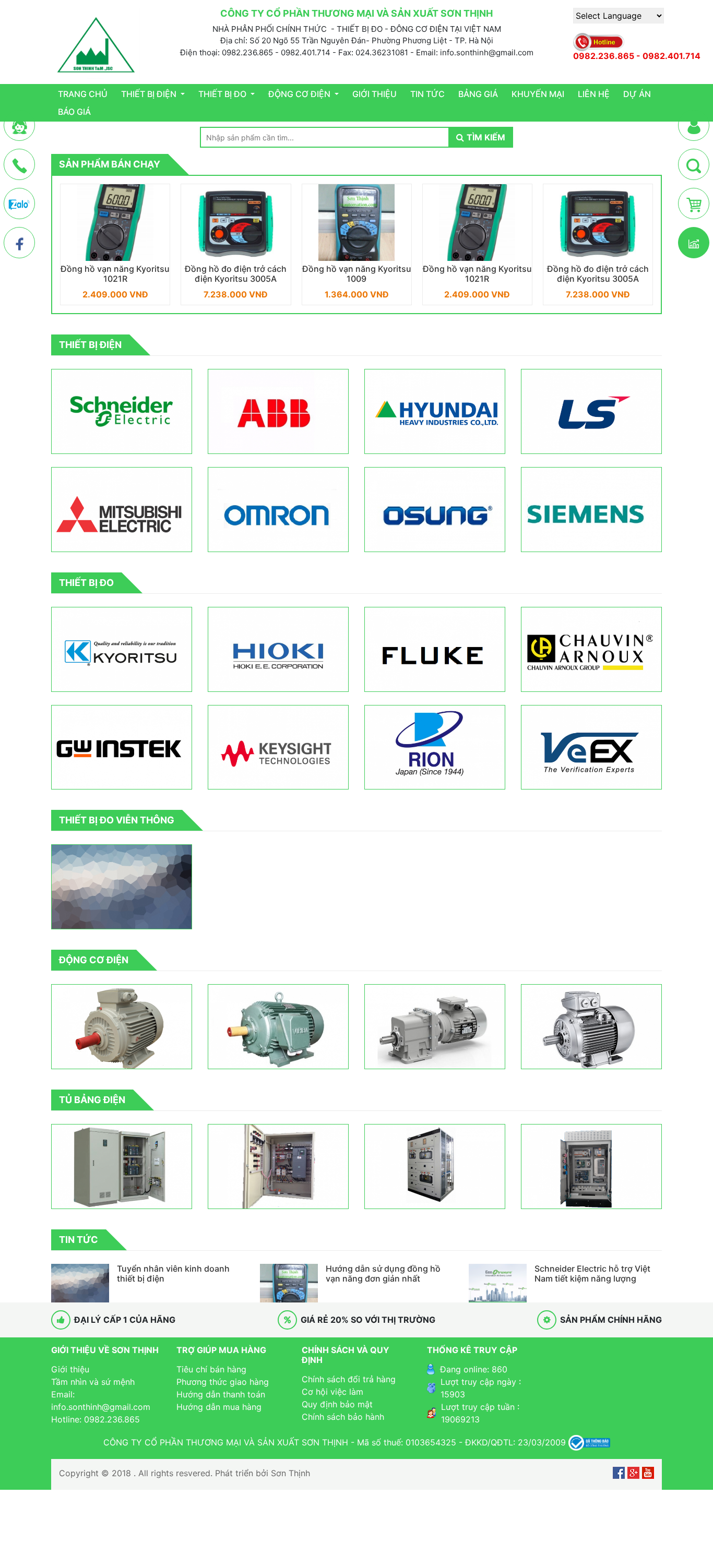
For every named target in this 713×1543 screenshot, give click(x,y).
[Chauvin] (591, 649)
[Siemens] (591, 509)
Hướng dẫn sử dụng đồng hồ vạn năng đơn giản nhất (383, 1274)
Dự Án (637, 94)
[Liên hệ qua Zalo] (19, 204)
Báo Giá (74, 111)
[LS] (591, 411)
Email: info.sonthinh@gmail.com (100, 1400)
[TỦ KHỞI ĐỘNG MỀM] (434, 1166)
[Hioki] (278, 649)
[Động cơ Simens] (591, 1026)
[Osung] (434, 509)
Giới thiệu (374, 94)
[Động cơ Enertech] (121, 1026)
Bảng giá (478, 94)
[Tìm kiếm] (693, 165)
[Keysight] (278, 747)
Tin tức (427, 94)
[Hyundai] (434, 411)
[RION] (434, 747)
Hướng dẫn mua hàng (219, 1407)
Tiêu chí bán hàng (211, 1369)
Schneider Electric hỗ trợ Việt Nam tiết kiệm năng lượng (592, 1274)
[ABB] (278, 411)
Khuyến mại (538, 94)
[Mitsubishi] (121, 509)
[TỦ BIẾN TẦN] (278, 1166)
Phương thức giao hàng (222, 1382)
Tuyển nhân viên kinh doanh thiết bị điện (173, 1274)
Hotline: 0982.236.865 (95, 1419)
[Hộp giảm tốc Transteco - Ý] (434, 1026)
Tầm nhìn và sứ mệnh (93, 1382)
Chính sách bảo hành (343, 1417)
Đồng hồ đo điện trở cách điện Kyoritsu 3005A (115, 274)
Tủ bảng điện (92, 1099)
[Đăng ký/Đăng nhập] (693, 125)
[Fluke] (434, 649)
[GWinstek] (121, 747)
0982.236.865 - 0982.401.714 (636, 56)
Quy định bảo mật (337, 1404)
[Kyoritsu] (121, 649)
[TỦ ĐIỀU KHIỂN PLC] (591, 1166)
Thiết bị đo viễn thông (116, 820)
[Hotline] (19, 165)
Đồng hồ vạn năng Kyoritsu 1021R (356, 274)
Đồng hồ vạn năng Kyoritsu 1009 (236, 274)
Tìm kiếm (486, 137)
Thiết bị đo (223, 94)
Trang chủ (83, 94)
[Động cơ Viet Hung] (278, 1026)
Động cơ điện (300, 94)
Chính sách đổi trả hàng (349, 1379)
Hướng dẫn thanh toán (220, 1394)
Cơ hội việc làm (332, 1391)
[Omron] (278, 509)
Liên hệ (594, 94)
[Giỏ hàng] (694, 204)
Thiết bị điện (150, 94)
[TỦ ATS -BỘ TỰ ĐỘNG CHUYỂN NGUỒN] (121, 1166)
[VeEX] (591, 747)
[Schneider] (121, 411)
